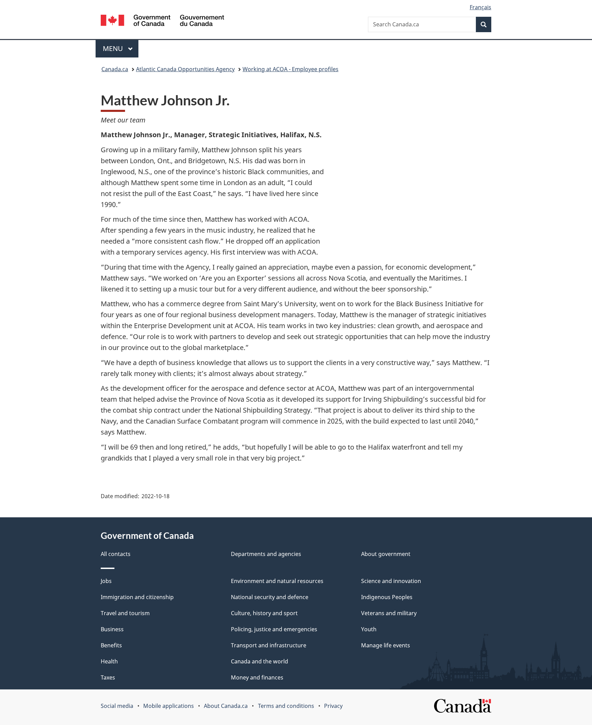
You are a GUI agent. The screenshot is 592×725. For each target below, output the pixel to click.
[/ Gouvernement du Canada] (162, 21)
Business (112, 629)
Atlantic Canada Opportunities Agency (185, 69)
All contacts (116, 554)
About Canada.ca (226, 706)
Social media (117, 706)
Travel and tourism (125, 613)
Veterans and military (389, 613)
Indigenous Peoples (386, 597)
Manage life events (385, 645)
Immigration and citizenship (137, 597)
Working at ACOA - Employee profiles (290, 69)
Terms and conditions (286, 706)
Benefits (111, 645)
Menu (114, 48)
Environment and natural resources (277, 581)
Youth (369, 629)
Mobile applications (168, 706)
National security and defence (269, 597)
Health (109, 661)
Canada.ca (114, 69)
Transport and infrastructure (268, 645)
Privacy (333, 706)
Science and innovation (391, 581)
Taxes (108, 677)
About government (385, 554)
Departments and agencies (266, 554)
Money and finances (257, 677)
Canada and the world (259, 661)
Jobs (106, 581)
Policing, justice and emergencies (274, 629)
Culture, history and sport (264, 613)
